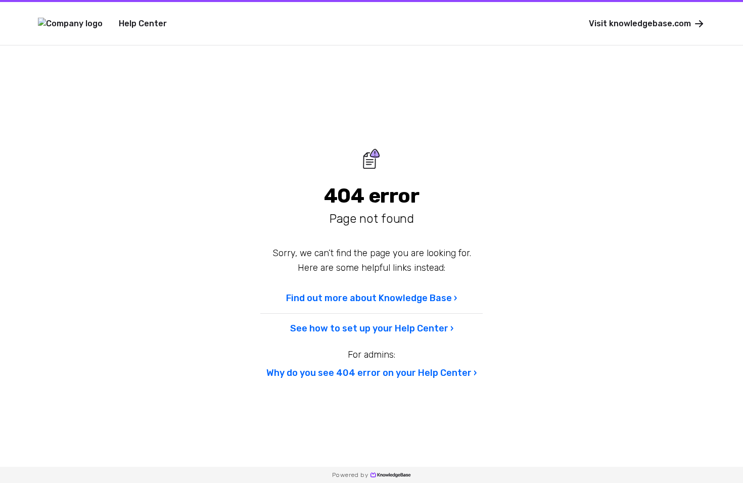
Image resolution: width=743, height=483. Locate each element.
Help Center (143, 23)
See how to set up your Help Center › (371, 328)
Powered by (350, 474)
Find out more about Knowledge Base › (371, 298)
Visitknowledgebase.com (640, 23)
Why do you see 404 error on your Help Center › (371, 372)
